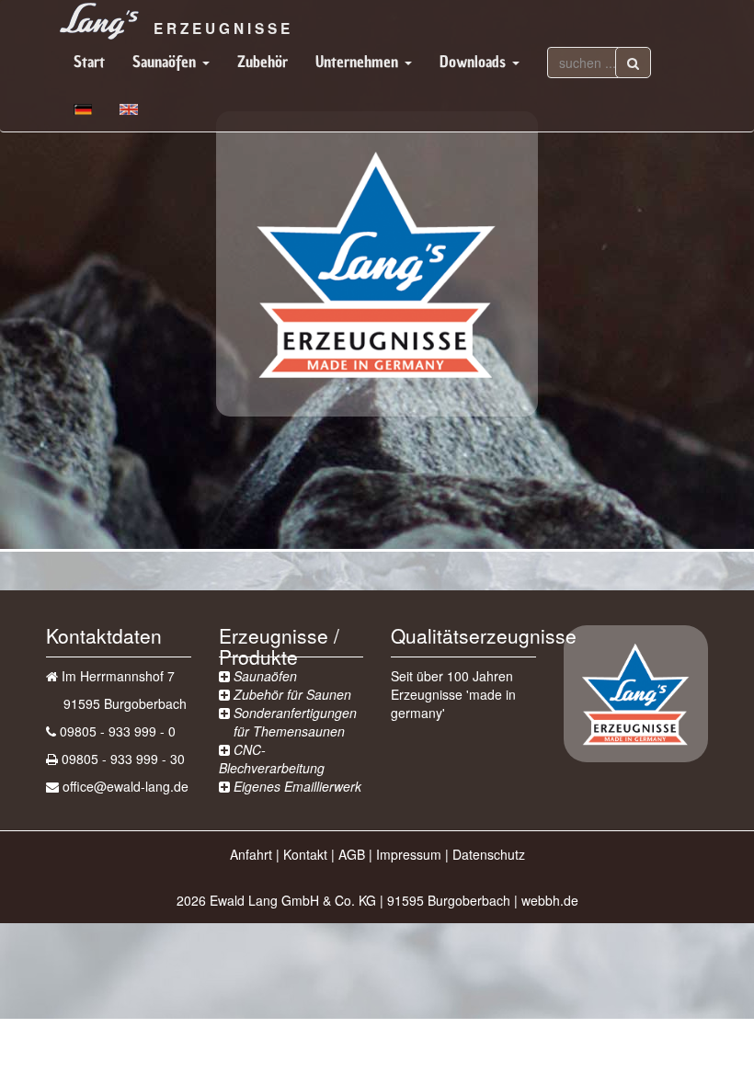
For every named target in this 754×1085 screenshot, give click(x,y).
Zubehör (262, 62)
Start (89, 62)
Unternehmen (359, 62)
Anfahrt (251, 854)
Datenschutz (488, 854)
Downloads (475, 62)
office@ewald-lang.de (125, 786)
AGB (351, 854)
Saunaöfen (166, 62)
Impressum (408, 854)
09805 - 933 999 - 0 (118, 731)
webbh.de (549, 900)
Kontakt (305, 854)
